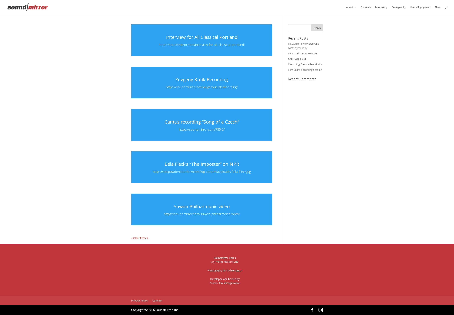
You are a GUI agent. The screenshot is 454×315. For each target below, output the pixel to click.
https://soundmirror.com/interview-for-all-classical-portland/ (202, 45)
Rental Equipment (420, 7)
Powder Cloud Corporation (224, 283)
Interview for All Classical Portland (201, 37)
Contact (157, 300)
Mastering (381, 7)
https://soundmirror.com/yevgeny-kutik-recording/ (202, 87)
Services (366, 7)
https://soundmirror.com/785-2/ (202, 129)
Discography (399, 7)
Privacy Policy (139, 300)
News (438, 7)
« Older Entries (139, 238)
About (349, 7)
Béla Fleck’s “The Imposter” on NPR (202, 164)
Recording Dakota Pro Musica (305, 64)
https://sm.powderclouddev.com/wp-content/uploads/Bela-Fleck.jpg (202, 171)
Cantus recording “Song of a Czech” (201, 122)
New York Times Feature (302, 53)
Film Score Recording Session (305, 69)
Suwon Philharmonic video (202, 206)
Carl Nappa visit (297, 58)
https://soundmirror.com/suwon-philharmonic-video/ (202, 214)
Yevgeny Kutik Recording (202, 79)
